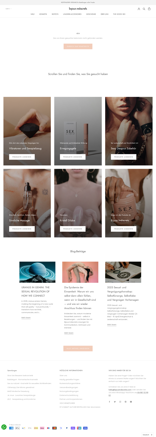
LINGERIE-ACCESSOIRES (72, 14)
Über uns (63, 375)
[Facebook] (109, 401)
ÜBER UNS (104, 14)
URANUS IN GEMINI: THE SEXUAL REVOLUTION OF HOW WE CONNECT (35, 292)
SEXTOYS (55, 14)
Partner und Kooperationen (71, 399)
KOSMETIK (43, 14)
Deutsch (146, 435)
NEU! (33, 14)
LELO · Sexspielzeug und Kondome (21, 399)
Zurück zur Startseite (78, 46)
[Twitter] (115, 401)
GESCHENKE (91, 14)
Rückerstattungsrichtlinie (70, 383)
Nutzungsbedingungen (69, 391)
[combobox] (148, 435)
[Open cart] (149, 8)
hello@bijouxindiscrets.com (120, 389)
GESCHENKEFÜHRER (67, 403)
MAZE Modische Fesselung (18, 391)
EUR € (8, 9)
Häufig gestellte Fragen (69, 379)
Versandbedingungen (69, 387)
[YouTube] (131, 401)
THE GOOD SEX (119, 14)
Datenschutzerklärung (69, 395)
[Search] (144, 9)
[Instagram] (120, 401)
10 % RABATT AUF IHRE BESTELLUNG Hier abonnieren (80, 407)
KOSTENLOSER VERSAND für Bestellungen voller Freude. (78, 2)
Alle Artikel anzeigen (78, 348)
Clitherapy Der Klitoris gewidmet (20, 387)
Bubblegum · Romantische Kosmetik (22, 379)
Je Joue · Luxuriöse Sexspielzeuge (21, 395)
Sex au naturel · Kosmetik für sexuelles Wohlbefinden (29, 383)
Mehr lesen (26, 317)
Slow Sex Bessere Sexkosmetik (20, 375)
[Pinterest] (125, 401)
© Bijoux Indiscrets (15, 425)
